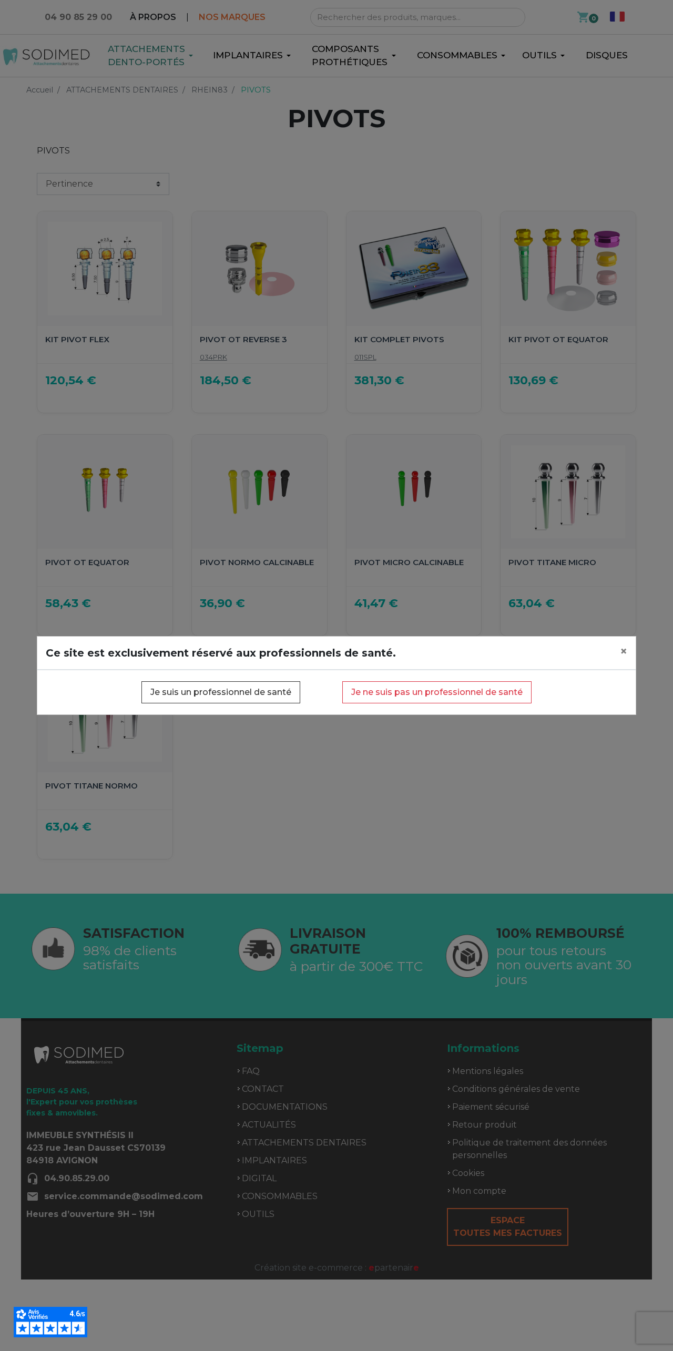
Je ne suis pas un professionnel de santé (437, 692)
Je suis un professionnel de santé (220, 692)
